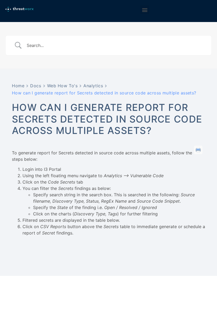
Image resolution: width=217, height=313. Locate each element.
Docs (35, 85)
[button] (144, 9)
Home (18, 85)
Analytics (93, 85)
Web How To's (62, 85)
